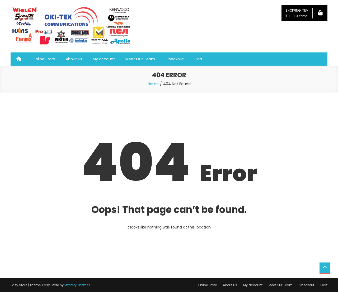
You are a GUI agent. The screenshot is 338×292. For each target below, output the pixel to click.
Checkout (175, 59)
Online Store (43, 59)
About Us (74, 59)
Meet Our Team (140, 59)
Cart (198, 59)
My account (104, 59)
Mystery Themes (77, 285)
